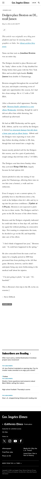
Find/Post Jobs (7, 452)
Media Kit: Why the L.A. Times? (30, 449)
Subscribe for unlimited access (11, 429)
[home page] (20, 3)
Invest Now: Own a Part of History (30, 454)
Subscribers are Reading (15, 353)
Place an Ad (6, 456)
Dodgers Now (7, 10)
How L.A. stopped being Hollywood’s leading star (19, 398)
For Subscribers (7, 365)
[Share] (4, 29)
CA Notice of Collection (12, 472)
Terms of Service (27, 470)
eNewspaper (6, 448)
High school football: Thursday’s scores (16, 389)
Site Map (5, 432)
